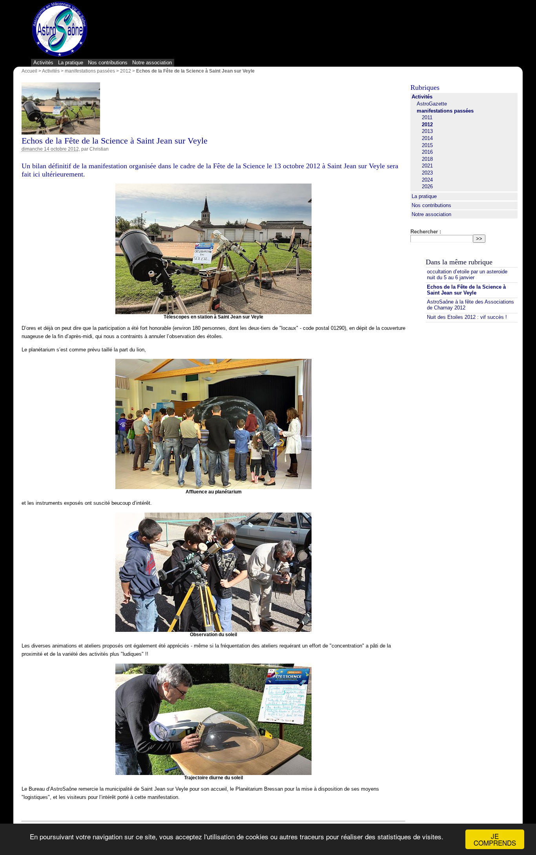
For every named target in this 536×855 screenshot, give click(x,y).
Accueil (29, 70)
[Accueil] (59, 30)
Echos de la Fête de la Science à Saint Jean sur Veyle (466, 290)
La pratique (70, 62)
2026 (427, 186)
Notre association (152, 62)
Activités (43, 62)
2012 (125, 70)
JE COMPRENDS (495, 839)
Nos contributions (108, 62)
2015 (427, 145)
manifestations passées (90, 70)
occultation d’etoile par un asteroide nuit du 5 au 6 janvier (467, 274)
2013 (427, 131)
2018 (427, 159)
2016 (427, 152)
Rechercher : (425, 232)
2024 (427, 180)
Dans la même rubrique (459, 262)
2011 (427, 117)
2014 (427, 138)
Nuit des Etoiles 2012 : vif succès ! (467, 317)
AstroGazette (432, 104)
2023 (427, 173)
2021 (427, 166)
